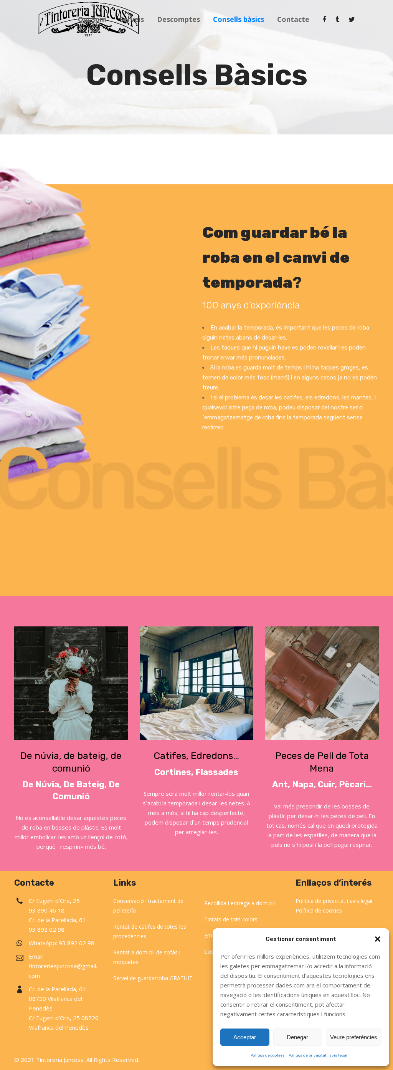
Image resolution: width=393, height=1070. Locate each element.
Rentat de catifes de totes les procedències (149, 931)
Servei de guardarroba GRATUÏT (153, 978)
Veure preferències (353, 1037)
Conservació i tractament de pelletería (148, 905)
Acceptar (244, 1037)
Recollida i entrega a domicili (239, 903)
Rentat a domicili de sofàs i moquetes (146, 957)
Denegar (297, 1037)
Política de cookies (268, 1055)
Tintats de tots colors (231, 919)
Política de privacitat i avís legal (318, 1055)
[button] (377, 939)
